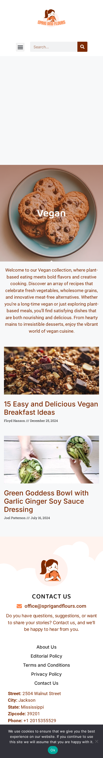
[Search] (82, 47)
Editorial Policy (46, 656)
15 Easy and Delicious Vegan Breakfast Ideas (51, 408)
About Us (46, 647)
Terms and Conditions (46, 665)
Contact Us (46, 683)
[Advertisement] (51, 110)
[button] (20, 47)
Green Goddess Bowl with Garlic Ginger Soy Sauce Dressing (46, 501)
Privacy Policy (46, 674)
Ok (52, 750)
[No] (96, 741)
